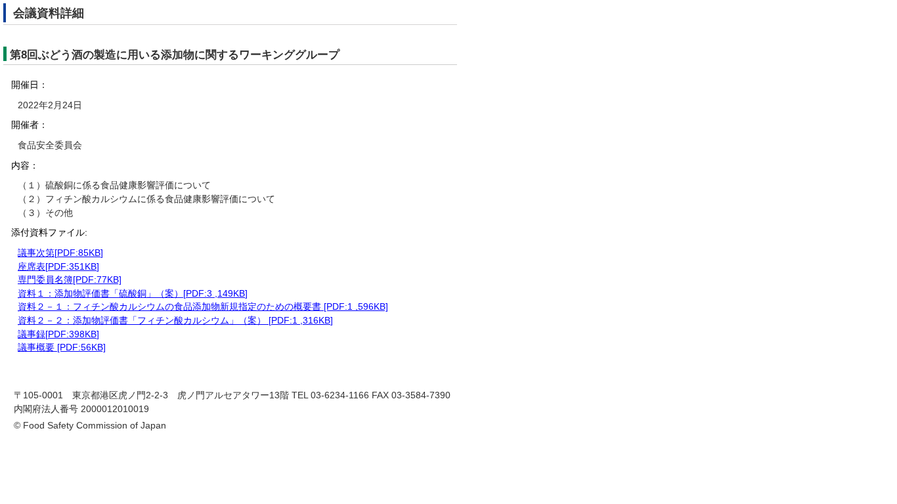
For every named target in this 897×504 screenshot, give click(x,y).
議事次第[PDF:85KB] (60, 253)
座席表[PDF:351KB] (58, 267)
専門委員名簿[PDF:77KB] (69, 280)
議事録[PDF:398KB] (58, 334)
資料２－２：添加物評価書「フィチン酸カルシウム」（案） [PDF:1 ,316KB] (175, 321)
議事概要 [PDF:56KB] (62, 347)
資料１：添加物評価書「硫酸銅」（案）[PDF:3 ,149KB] (133, 294)
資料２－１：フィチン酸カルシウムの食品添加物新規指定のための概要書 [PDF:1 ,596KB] (203, 307)
